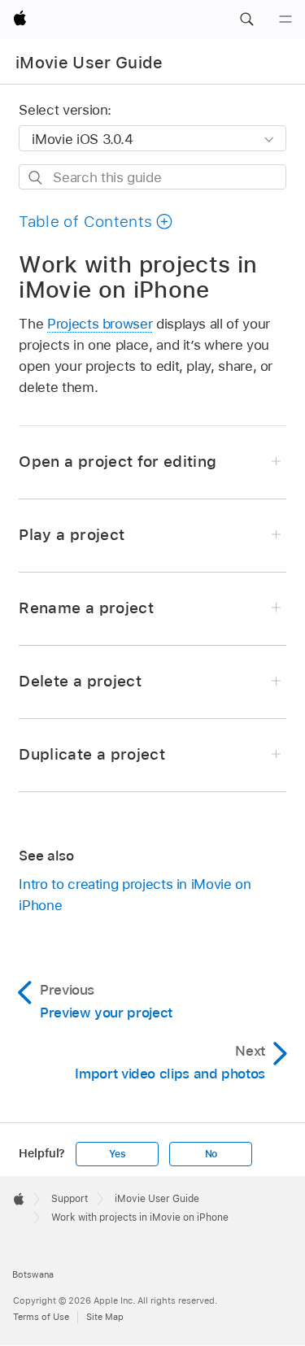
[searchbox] (152, 176)
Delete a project (80, 681)
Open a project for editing (117, 461)
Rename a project (86, 608)
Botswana (33, 1274)
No (211, 1154)
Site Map (105, 1316)
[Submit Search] (36, 177)
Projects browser (99, 324)
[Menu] (285, 19)
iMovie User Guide (89, 62)
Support (69, 1198)
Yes (117, 1154)
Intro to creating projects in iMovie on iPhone (135, 894)
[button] (246, 19)
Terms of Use (41, 1316)
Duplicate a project (92, 754)
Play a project (71, 534)
